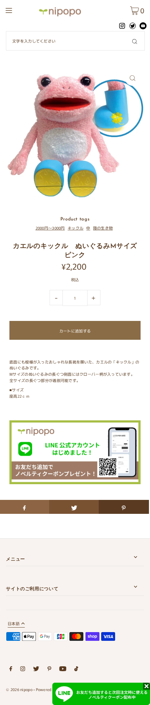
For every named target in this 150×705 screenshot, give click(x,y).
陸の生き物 (103, 228)
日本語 (14, 624)
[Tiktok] (76, 670)
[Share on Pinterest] (124, 507)
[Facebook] (10, 670)
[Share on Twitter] (74, 507)
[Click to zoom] (133, 78)
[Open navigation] (20, 9)
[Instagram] (22, 670)
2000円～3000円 (50, 228)
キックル (75, 228)
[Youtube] (62, 670)
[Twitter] (36, 670)
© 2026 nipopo (19, 689)
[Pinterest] (49, 670)
